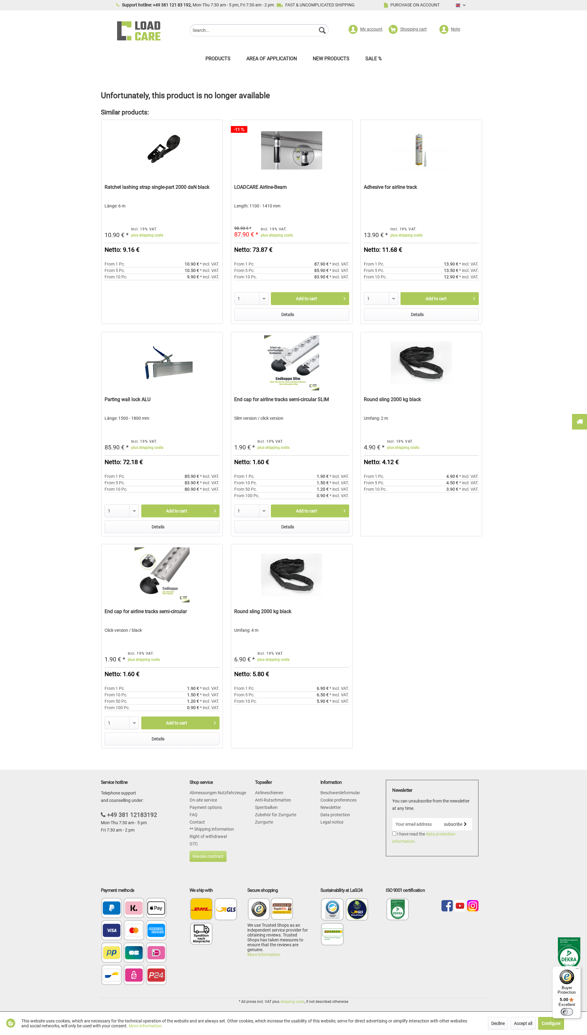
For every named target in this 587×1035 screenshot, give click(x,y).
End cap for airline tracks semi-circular (146, 611)
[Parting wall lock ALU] (162, 362)
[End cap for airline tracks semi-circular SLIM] (291, 362)
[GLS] (226, 909)
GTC (194, 843)
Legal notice (331, 822)
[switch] (567, 1011)
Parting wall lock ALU (127, 399)
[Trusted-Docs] (259, 910)
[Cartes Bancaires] (134, 953)
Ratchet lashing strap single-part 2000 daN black (157, 187)
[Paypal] (111, 908)
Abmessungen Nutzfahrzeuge (218, 792)
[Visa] (111, 931)
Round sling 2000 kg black (392, 399)
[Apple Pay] (156, 908)
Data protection (335, 814)
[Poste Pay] (111, 953)
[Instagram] (472, 906)
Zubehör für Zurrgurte (275, 814)
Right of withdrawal (208, 836)
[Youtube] (460, 906)
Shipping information (213, 829)
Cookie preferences (338, 800)
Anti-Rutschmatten (273, 800)
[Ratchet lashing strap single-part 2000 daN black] (162, 150)
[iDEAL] (156, 953)
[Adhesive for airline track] (421, 150)
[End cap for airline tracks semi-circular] (162, 574)
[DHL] (201, 909)
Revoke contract (208, 856)
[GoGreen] (332, 944)
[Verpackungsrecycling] (332, 919)
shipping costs (292, 1002)
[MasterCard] (134, 931)
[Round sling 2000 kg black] (421, 362)
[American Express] (156, 931)
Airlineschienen (269, 792)
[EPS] (134, 975)
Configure (551, 1023)
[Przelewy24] (156, 975)
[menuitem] (259, 31)
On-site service (203, 800)
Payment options (206, 807)
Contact (197, 822)
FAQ (194, 814)
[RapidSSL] (282, 910)
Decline (498, 1023)
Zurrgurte (264, 822)
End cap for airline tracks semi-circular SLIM (281, 399)
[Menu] (577, 970)
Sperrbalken (266, 807)
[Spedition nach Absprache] (201, 933)
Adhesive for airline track (390, 187)
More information (263, 954)
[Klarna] (134, 908)
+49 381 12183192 (132, 814)
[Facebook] (447, 906)
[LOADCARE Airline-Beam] (291, 150)
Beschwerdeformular (340, 792)
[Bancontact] (111, 975)
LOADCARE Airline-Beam (260, 187)
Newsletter (330, 807)
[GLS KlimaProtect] (357, 919)
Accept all (523, 1023)
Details (287, 314)
